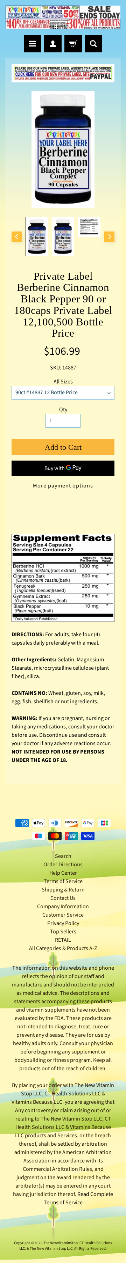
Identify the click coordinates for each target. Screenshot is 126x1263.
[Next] (109, 237)
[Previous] (17, 237)
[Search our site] (93, 43)
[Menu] (32, 43)
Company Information (63, 906)
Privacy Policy (63, 923)
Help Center (63, 873)
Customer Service (63, 915)
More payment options (63, 486)
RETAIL (63, 940)
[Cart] (73, 43)
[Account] (53, 43)
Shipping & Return (63, 890)
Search (63, 856)
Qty (63, 409)
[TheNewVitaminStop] (63, 17)
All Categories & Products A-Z (63, 948)
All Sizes (63, 381)
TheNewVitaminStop (60, 1243)
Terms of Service (63, 881)
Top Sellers (63, 931)
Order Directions (63, 864)
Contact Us (63, 898)
